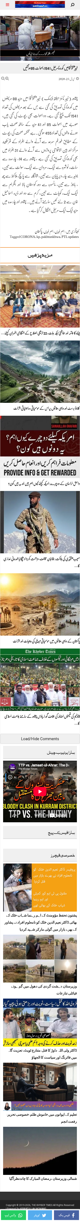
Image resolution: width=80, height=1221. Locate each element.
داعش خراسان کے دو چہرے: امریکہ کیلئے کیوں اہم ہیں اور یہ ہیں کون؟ (44, 483)
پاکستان (38, 231)
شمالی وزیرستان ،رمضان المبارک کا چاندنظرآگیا (43, 1179)
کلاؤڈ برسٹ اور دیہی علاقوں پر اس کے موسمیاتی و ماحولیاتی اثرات (46, 408)
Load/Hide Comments (40, 738)
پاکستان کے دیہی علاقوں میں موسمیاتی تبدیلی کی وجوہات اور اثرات (46, 641)
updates (73, 236)
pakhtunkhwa (50, 236)
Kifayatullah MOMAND (33, 1208)
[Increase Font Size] (7, 78)
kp (38, 236)
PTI (64, 236)
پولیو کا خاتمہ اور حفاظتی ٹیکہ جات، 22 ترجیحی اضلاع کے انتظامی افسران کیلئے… (40, 333)
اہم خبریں (59, 231)
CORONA (27, 236)
